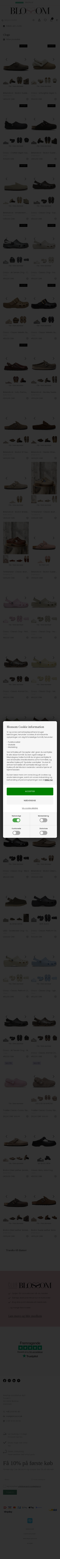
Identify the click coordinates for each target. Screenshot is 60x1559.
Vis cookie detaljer (30, 808)
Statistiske (43, 828)
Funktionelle (16, 828)
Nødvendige (16, 816)
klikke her (49, 780)
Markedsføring (43, 816)
